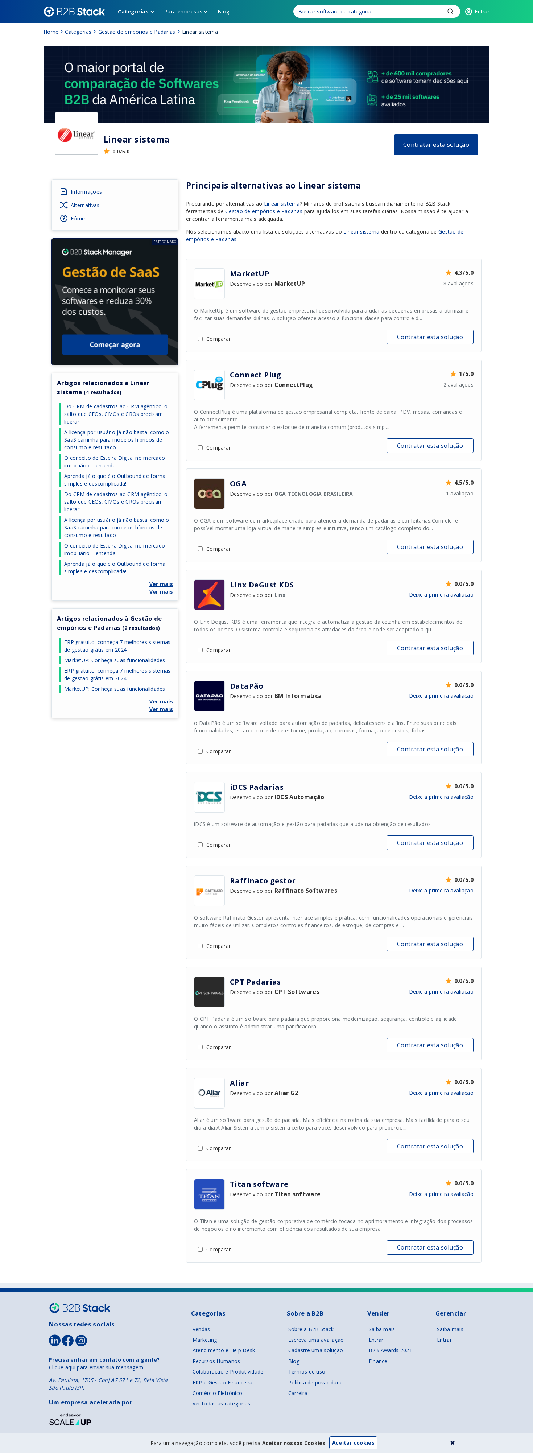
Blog (223, 11)
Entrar (376, 1339)
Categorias (133, 11)
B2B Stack (80, 1308)
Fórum (79, 218)
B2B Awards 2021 (390, 1350)
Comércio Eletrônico (217, 1393)
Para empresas (183, 11)
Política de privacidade (315, 1382)
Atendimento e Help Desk (224, 1350)
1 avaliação (460, 493)
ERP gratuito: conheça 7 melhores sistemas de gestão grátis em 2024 (117, 646)
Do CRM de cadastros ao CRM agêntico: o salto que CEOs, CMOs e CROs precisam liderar (116, 414)
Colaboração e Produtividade (228, 1371)
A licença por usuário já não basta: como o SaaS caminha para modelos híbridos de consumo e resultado (116, 440)
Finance (378, 1361)
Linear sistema (329, 185)
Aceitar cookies (353, 1442)
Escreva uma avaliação (316, 1339)
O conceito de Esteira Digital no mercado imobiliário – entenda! (114, 461)
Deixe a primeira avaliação (441, 594)
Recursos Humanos (216, 1361)
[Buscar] (376, 11)
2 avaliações (458, 384)
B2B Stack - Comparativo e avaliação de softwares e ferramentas (74, 11)
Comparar (218, 338)
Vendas (201, 1329)
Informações (86, 191)
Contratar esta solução (436, 145)
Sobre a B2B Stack (311, 1329)
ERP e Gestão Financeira (222, 1382)
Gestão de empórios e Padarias (263, 211)
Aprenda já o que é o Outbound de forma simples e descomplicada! (115, 479)
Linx (279, 594)
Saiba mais (382, 1329)
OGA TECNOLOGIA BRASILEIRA (313, 493)
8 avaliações (458, 283)
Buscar (450, 11)
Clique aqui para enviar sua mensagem (96, 1367)
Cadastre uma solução (315, 1350)
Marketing (205, 1339)
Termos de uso (307, 1371)
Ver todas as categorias (221, 1403)
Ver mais (161, 584)
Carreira (297, 1393)
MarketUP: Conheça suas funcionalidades (114, 660)
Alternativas (85, 205)
